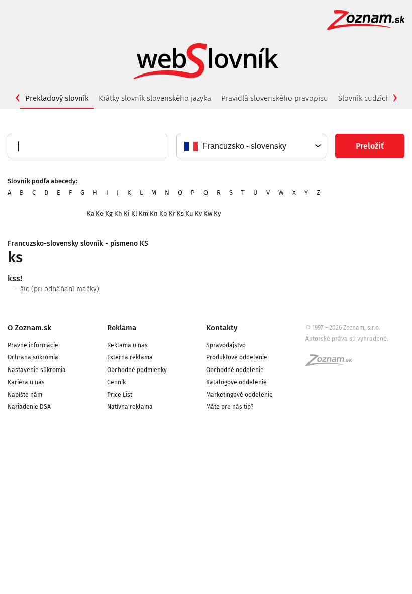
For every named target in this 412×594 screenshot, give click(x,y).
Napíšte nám (25, 394)
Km (143, 213)
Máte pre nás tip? (230, 406)
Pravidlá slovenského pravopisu (274, 98)
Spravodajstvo (226, 345)
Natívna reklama (130, 406)
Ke (100, 213)
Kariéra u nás (26, 382)
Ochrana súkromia (33, 357)
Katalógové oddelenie (236, 382)
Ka (90, 213)
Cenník (116, 382)
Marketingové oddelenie (239, 394)
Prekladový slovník (57, 98)
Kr (172, 213)
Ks (180, 213)
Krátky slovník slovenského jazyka (155, 98)
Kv (198, 213)
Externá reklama (130, 357)
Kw (207, 213)
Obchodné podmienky (137, 370)
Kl (134, 213)
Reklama (121, 327)
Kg (109, 213)
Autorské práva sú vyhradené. (346, 338)
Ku (189, 213)
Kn (154, 213)
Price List (119, 394)
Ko (163, 213)
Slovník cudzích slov (371, 98)
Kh (118, 213)
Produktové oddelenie (236, 357)
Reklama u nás (127, 345)
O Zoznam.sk (29, 327)
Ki (127, 213)
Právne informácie (33, 345)
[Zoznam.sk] (332, 363)
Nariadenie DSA (29, 406)
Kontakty (222, 327)
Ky (217, 213)
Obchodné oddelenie (235, 370)
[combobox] (250, 146)
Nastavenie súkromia (37, 370)
